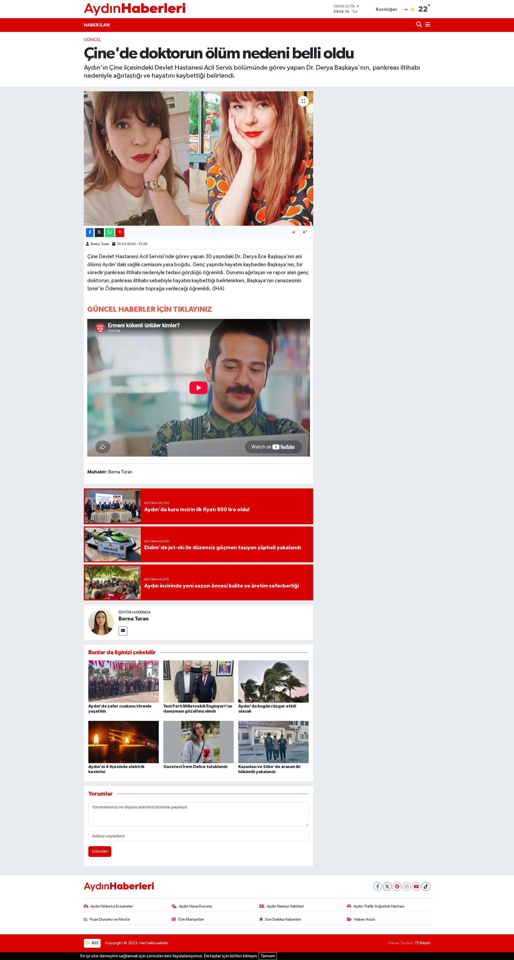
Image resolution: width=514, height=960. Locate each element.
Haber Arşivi (364, 919)
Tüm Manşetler (191, 919)
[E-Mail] (123, 631)
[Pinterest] (396, 886)
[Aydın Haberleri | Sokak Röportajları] (135, 9)
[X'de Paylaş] (99, 232)
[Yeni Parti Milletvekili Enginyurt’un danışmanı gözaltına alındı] (198, 681)
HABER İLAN (97, 25)
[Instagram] (406, 886)
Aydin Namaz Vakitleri (285, 906)
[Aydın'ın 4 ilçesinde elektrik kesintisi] (123, 742)
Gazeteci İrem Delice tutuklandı (195, 767)
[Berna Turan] (101, 622)
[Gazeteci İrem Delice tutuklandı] (198, 742)
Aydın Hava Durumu (195, 906)
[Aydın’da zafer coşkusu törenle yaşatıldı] (123, 681)
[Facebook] (377, 886)
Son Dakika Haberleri (283, 919)
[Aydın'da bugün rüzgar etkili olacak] (273, 681)
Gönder (100, 851)
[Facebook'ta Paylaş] (89, 232)
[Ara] (419, 25)
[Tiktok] (425, 886)
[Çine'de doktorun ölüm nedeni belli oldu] (198, 158)
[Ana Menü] (426, 25)
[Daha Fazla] (119, 232)
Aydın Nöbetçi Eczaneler (111, 906)
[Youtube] (416, 886)
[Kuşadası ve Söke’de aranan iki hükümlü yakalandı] (273, 742)
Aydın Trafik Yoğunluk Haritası (378, 906)
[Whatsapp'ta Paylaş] (109, 232)
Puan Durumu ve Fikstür (110, 919)
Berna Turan (100, 244)
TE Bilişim (422, 943)
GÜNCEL (92, 39)
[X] (387, 886)
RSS (94, 943)
